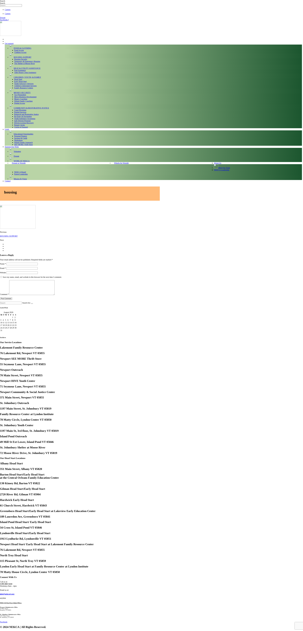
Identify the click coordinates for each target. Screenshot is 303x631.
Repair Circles (19, 125)
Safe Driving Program (22, 121)
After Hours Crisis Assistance (25, 73)
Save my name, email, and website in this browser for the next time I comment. (32, 277)
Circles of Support (21, 127)
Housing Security (20, 59)
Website (3, 273)
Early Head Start (20, 81)
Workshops (18, 140)
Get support (9, 43)
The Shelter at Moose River (24, 64)
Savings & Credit (20, 138)
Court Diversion (20, 110)
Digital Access (19, 103)
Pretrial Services (20, 112)
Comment (4, 294)
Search (2, 1)
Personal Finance (20, 136)
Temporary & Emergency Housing (27, 61)
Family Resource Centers (23, 88)
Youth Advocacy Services (23, 84)
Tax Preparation (20, 95)
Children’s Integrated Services (25, 86)
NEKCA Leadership (221, 170)
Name (3, 264)
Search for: (26, 303)
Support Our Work (12, 147)
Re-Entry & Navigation (23, 116)
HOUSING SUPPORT (9, 236)
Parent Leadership (21, 174)
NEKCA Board (20, 172)
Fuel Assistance (20, 70)
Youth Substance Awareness (24, 119)
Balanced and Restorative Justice (26, 114)
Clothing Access (20, 52)
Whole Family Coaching (23, 101)
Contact (8, 181)
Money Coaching (20, 99)
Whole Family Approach (23, 142)
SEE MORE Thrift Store (23, 145)
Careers (7, 10)
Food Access (19, 50)
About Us (217, 163)
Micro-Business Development (25, 97)
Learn (7, 129)
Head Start (18, 79)
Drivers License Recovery (24, 123)
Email (3, 268)
